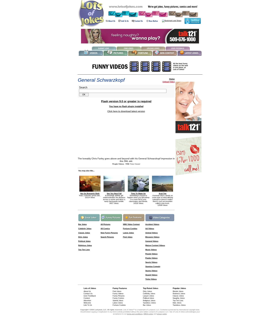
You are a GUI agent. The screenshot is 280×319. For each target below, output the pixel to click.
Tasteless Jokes (149, 303)
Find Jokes (127, 237)
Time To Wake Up (138, 194)
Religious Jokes (85, 245)
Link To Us (88, 305)
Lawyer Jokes (148, 296)
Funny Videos (118, 294)
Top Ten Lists (84, 250)
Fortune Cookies (130, 229)
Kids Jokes (177, 303)
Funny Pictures (119, 296)
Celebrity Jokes (149, 294)
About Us (87, 291)
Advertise (87, 300)
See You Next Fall (114, 194)
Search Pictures (107, 237)
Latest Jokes (128, 233)
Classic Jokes (84, 233)
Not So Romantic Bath (89, 194)
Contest (87, 298)
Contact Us (88, 294)
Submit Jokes (118, 300)
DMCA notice (148, 314)
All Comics (105, 229)
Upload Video (169, 82)
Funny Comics (118, 298)
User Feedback (90, 296)
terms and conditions (135, 314)
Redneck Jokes (179, 294)
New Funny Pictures (109, 233)
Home (172, 79)
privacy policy (162, 314)
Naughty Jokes (179, 298)
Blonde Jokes (178, 291)
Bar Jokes (147, 305)
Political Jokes (84, 241)
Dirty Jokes (83, 237)
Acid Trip (162, 194)
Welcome (87, 303)
